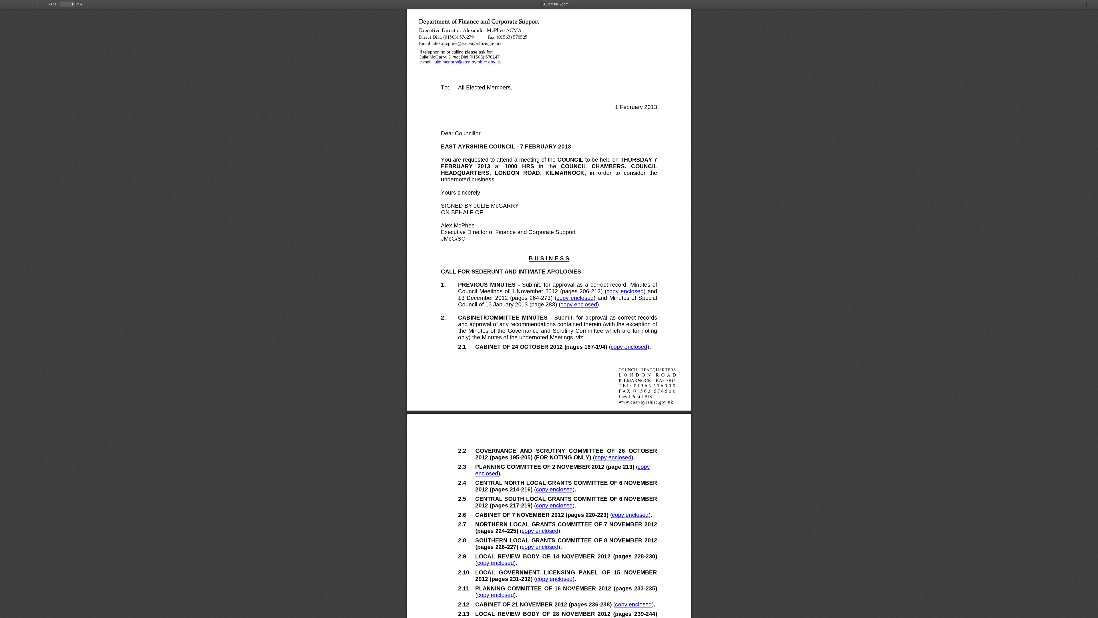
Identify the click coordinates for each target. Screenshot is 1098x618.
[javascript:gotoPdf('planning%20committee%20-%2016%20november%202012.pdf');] (495, 596)
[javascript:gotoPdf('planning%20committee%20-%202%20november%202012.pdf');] (647, 467)
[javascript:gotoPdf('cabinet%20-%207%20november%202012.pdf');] (630, 516)
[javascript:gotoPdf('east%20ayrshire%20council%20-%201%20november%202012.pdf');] (625, 291)
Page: (52, 4)
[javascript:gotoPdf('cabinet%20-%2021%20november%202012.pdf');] (633, 606)
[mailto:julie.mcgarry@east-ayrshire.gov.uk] (467, 62)
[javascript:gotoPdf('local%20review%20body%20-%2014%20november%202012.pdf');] (495, 564)
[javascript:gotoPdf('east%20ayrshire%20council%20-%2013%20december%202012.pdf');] (574, 298)
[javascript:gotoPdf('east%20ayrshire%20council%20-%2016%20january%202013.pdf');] (578, 304)
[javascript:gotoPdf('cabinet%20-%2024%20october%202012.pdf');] (629, 348)
